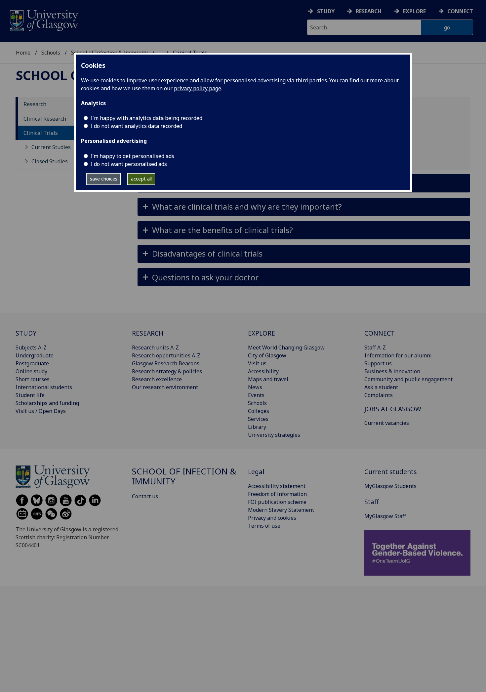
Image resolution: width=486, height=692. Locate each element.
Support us (378, 363)
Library (257, 426)
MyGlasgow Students (390, 486)
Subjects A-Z (31, 347)
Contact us (145, 496)
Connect (460, 11)
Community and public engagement (408, 379)
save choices (103, 179)
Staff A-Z (375, 347)
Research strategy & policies (167, 371)
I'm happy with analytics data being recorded (146, 118)
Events (256, 395)
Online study (31, 371)
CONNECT (379, 333)
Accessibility (263, 371)
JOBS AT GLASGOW (392, 408)
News (255, 387)
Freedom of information (277, 494)
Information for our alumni (398, 355)
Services (258, 419)
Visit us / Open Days (41, 411)
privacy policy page (197, 88)
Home (23, 52)
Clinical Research (44, 118)
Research (369, 11)
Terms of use (264, 525)
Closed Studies (49, 161)
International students (44, 387)
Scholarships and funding (47, 403)
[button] (304, 207)
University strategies (274, 434)
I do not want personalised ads (129, 164)
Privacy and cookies (272, 517)
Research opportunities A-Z (166, 355)
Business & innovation (392, 371)
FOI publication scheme (277, 502)
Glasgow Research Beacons (165, 363)
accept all (141, 179)
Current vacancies (386, 423)
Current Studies (51, 147)
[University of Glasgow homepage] (43, 19)
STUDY (26, 333)
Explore (414, 11)
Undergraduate (35, 355)
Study (326, 11)
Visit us (257, 363)
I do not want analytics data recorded (136, 126)
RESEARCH (148, 333)
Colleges (258, 411)
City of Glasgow (267, 355)
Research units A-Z (155, 347)
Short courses (33, 379)
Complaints (378, 395)
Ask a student (381, 387)
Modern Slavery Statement (281, 509)
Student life (30, 395)
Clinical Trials (40, 133)
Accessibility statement (276, 486)
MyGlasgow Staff (385, 516)
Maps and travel (268, 379)
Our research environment (165, 387)
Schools (50, 52)
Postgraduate (32, 363)
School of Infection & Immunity (184, 476)
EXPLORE (261, 333)
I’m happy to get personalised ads (132, 156)
